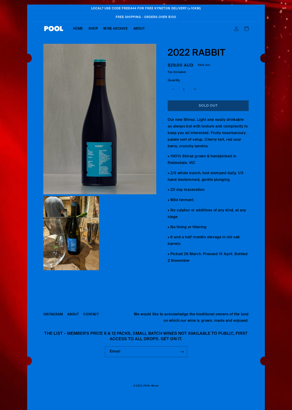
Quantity (174, 80)
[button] (246, 29)
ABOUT (73, 314)
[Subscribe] (182, 351)
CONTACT (91, 314)
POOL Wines (151, 386)
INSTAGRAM (53, 314)
